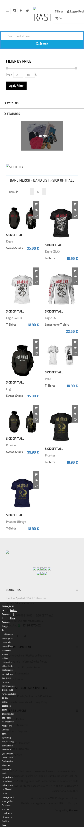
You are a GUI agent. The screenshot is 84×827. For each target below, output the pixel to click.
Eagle (9, 241)
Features (13, 114)
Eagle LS (50, 318)
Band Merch (20, 180)
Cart (61, 18)
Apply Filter (16, 85)
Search (43, 43)
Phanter (11, 445)
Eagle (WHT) (14, 318)
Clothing (42, 136)
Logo (9, 389)
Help (60, 11)
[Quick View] (36, 210)
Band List (41, 180)
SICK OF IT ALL (63, 180)
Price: (9, 75)
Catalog (12, 103)
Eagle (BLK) (52, 251)
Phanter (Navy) (16, 522)
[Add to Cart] (36, 204)
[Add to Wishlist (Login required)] (36, 216)
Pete (48, 379)
